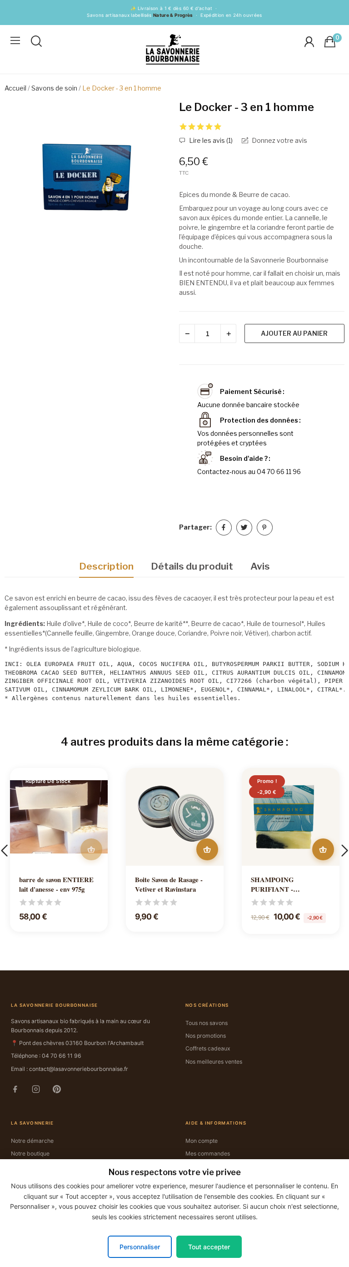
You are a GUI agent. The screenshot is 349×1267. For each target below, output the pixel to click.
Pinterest (265, 527)
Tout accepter (209, 1247)
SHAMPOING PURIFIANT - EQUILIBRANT (275, 884)
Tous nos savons (206, 1023)
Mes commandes (207, 1153)
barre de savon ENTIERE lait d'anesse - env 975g (56, 884)
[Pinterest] (61, 1091)
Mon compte (201, 1140)
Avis (260, 566)
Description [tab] (106, 566)
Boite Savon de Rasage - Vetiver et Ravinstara (169, 884)
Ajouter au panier (294, 333)
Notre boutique (30, 1153)
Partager (224, 527)
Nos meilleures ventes (213, 1061)
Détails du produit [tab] (192, 566)
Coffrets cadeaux (207, 1048)
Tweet (244, 527)
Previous (21, 186)
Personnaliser (140, 1247)
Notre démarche (32, 1140)
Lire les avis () (210, 140)
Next (154, 186)
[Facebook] (19, 1091)
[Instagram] (40, 1091)
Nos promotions (205, 1035)
